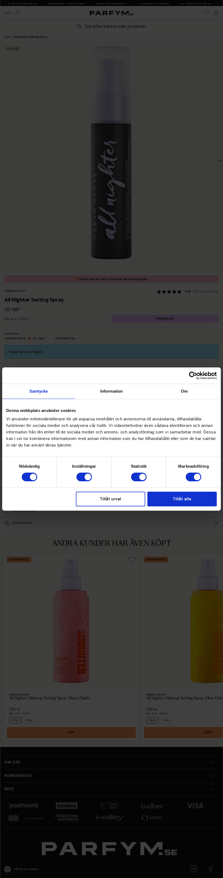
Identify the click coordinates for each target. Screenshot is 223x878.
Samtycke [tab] (38, 391)
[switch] (84, 477)
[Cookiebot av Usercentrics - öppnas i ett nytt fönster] (193, 375)
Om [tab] (184, 391)
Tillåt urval (110, 499)
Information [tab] (111, 391)
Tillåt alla (182, 499)
